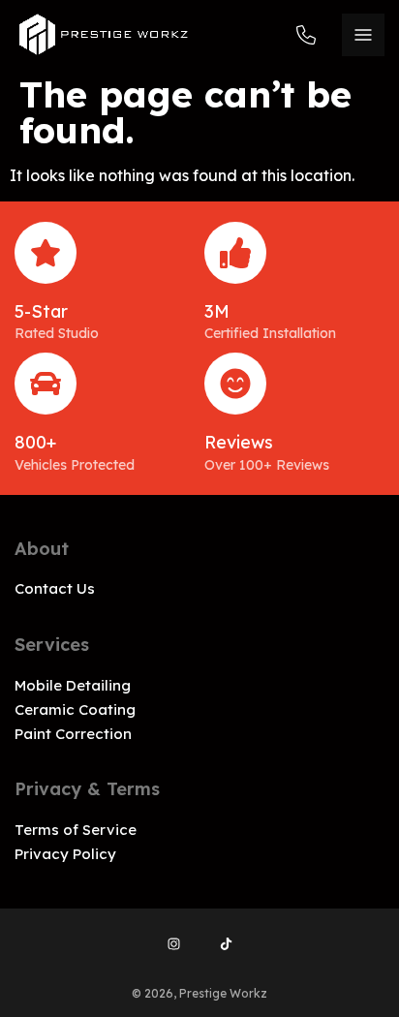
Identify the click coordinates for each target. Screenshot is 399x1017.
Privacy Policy (65, 854)
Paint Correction (73, 733)
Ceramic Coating (75, 709)
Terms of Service (76, 829)
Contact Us (55, 588)
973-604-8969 (311, 34)
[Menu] (363, 35)
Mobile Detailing (73, 685)
